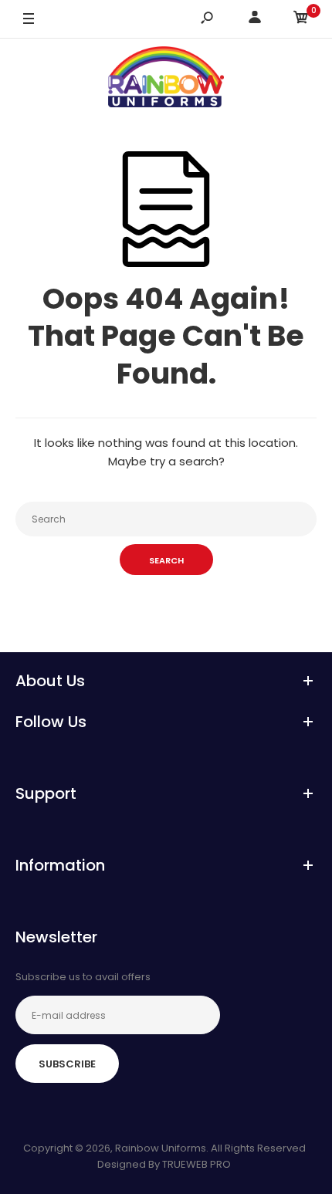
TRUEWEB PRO (196, 1164)
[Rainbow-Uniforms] (166, 79)
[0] (301, 19)
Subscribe (67, 1064)
